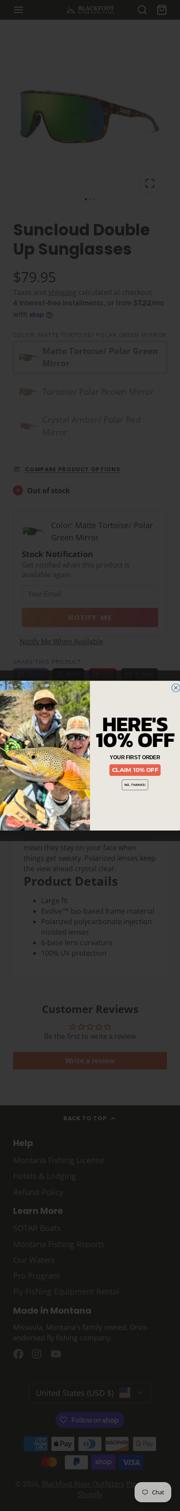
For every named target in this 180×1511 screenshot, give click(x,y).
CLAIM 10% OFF (135, 769)
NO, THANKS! (135, 784)
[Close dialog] (176, 688)
